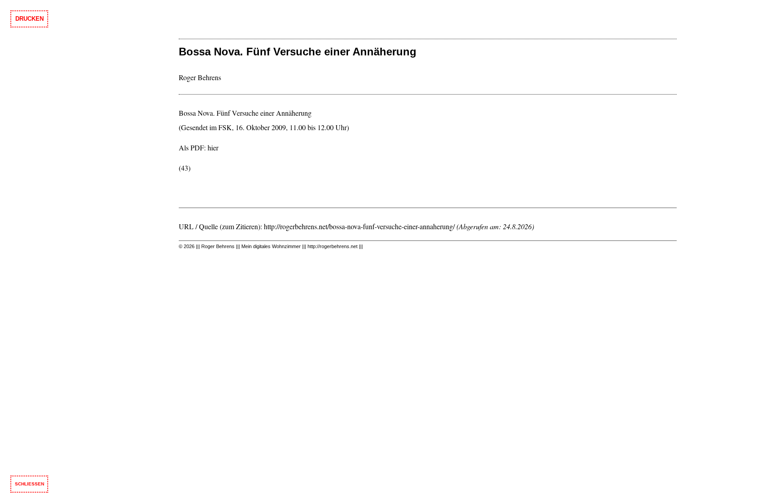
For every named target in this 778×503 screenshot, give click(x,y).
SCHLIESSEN (29, 483)
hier (213, 147)
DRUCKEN (29, 18)
